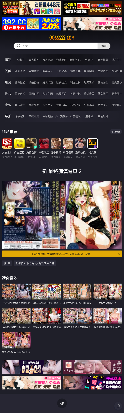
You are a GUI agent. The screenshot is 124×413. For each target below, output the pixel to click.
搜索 (104, 46)
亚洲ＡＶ (20, 71)
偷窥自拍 (20, 93)
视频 (8, 71)
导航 (8, 116)
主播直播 (103, 71)
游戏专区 (61, 60)
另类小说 (89, 105)
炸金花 (89, 60)
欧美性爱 (61, 82)
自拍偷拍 (34, 71)
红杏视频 (75, 116)
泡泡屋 (89, 116)
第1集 (7, 263)
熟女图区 (103, 93)
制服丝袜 (75, 82)
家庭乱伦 (34, 105)
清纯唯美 (89, 93)
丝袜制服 (89, 71)
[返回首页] (118, 406)
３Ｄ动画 (61, 71)
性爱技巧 (117, 105)
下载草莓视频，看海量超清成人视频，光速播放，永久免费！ (62, 253)
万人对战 (47, 60)
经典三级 (89, 82)
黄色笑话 (103, 105)
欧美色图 (47, 93)
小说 (8, 105)
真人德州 (34, 60)
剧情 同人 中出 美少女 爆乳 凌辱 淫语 (35, 263)
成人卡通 (47, 82)
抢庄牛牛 (117, 60)
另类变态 (117, 82)
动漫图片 (61, 93)
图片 (8, 93)
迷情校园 (75, 105)
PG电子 (20, 60)
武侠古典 (61, 105)
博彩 (8, 60)
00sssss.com (62, 37)
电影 (8, 82)
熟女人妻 (75, 71)
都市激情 (20, 105)
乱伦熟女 (103, 82)
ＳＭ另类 (117, 71)
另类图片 (117, 93)
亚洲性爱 (20, 82)
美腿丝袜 (75, 93)
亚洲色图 (34, 93)
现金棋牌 (103, 60)
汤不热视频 (61, 116)
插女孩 (20, 116)
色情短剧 (103, 116)
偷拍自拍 (34, 82)
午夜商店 (34, 116)
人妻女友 (47, 105)
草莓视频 (47, 116)
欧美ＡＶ (47, 71)
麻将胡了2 (75, 60)
